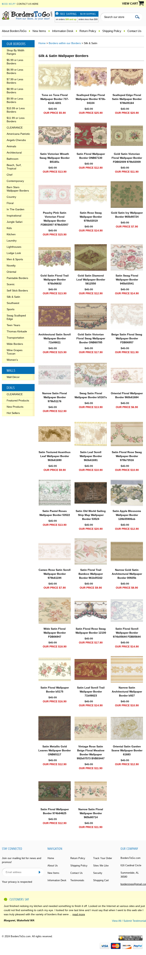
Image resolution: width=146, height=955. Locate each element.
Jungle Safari (14, 221)
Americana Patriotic (18, 133)
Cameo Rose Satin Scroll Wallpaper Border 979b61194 (55, 573)
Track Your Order (102, 858)
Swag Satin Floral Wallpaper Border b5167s (91, 395)
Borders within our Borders (65, 43)
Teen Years (13, 325)
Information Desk (62, 31)
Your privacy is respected (17, 881)
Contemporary (15, 180)
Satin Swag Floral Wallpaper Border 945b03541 (127, 279)
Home (42, 43)
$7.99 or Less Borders (15, 81)
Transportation (15, 337)
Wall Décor (13, 377)
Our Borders (16, 43)
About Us (53, 865)
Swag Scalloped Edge (16, 317)
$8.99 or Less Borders (15, 90)
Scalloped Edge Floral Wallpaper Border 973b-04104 (91, 98)
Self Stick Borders (17, 290)
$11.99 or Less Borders (16, 119)
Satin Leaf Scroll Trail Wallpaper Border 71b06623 (91, 691)
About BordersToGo (14, 31)
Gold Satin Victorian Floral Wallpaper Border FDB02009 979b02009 (127, 157)
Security (97, 873)
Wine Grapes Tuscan (14, 352)
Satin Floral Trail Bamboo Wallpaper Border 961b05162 (91, 573)
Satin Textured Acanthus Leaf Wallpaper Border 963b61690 (55, 456)
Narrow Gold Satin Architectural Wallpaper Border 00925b (127, 573)
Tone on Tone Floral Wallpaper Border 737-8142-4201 (54, 98)
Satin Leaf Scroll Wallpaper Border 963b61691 (91, 456)
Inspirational (14, 215)
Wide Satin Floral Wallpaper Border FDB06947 (55, 632)
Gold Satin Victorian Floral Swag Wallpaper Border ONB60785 (90, 338)
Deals (11, 387)
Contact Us (134, 31)
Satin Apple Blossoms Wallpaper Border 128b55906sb (127, 514)
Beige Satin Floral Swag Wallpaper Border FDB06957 (126, 338)
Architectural (14, 152)
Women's (12, 359)
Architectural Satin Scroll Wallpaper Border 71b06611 (54, 338)
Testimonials (77, 880)
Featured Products (18, 400)
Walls (11, 370)
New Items (39, 31)
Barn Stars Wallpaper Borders (18, 189)
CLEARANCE (15, 127)
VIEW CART (130, 3)
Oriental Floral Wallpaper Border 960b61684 (127, 395)
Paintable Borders (17, 278)
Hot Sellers (13, 412)
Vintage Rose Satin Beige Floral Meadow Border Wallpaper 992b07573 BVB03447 (91, 752)
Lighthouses (14, 246)
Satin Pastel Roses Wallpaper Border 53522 (54, 512)
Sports (10, 309)
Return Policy (87, 31)
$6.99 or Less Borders (15, 71)
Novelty (11, 265)
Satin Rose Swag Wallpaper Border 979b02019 (91, 216)
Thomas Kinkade (17, 331)
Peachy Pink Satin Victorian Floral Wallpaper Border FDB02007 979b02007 (54, 218)
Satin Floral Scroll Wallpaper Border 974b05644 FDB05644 (127, 632)
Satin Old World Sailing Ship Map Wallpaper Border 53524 (91, 514)
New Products (15, 406)
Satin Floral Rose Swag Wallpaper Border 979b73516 (127, 456)
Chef (9, 174)
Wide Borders (15, 343)
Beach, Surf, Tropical (14, 167)
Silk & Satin (13, 296)
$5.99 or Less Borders (15, 61)
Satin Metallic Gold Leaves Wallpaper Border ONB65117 (54, 750)
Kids (9, 228)
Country (11, 196)
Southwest (13, 303)
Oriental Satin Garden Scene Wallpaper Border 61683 (126, 750)
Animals (11, 146)
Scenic (11, 284)
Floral (10, 203)
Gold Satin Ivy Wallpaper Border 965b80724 (127, 214)
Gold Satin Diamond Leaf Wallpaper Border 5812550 (90, 279)
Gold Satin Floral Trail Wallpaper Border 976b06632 (54, 279)
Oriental (11, 271)
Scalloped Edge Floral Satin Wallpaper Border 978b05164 (127, 98)
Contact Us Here (27, 4)
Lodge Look (14, 253)
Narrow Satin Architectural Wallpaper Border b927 (127, 691)
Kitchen (11, 234)
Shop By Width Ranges (15, 52)
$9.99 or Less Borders (15, 100)
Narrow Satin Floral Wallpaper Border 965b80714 (90, 813)
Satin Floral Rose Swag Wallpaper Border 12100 (90, 630)
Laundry (12, 240)
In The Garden (15, 209)
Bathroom (12, 158)
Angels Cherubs (16, 140)
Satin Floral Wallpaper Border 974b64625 (54, 811)
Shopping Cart (101, 880)
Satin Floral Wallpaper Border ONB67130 (91, 155)
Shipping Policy (111, 31)
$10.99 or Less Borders (16, 110)
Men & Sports (15, 259)
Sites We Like (101, 865)
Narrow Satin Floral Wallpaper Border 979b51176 (54, 397)
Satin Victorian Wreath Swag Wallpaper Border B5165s (55, 157)
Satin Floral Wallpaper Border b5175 (54, 689)
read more (78, 914)
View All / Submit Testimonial (129, 920)
